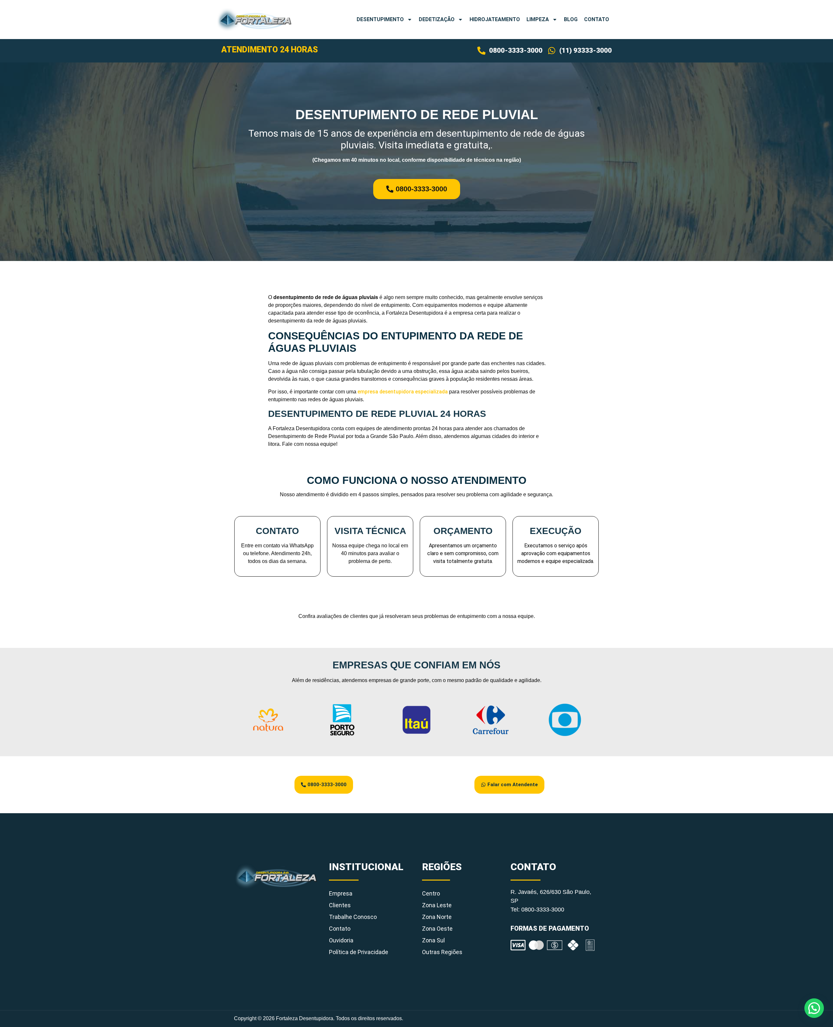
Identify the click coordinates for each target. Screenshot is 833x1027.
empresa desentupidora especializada (403, 392)
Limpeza (537, 19)
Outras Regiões (442, 952)
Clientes (340, 905)
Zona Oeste (437, 928)
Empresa (340, 893)
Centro (431, 893)
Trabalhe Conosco (353, 916)
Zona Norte (437, 916)
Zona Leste (437, 905)
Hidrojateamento (495, 19)
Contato (596, 19)
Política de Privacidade (358, 952)
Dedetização (437, 19)
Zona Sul (433, 940)
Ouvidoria (341, 940)
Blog (571, 19)
